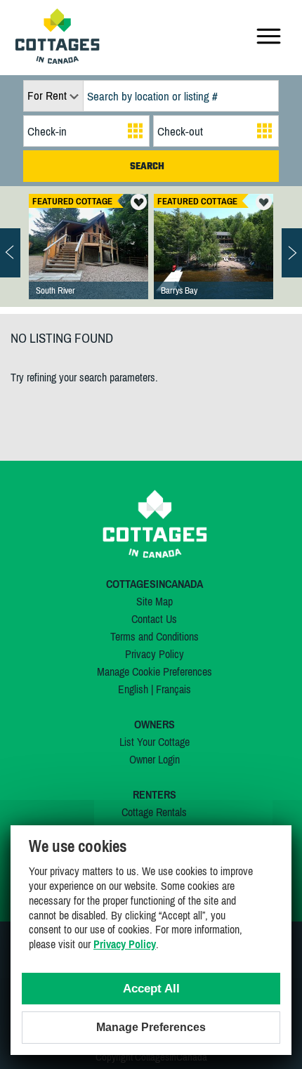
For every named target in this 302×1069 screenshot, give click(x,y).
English (133, 689)
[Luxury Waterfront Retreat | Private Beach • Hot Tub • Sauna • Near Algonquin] (213, 260)
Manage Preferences (151, 1027)
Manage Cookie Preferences (154, 671)
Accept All (151, 988)
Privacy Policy (154, 654)
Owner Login (154, 759)
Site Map (154, 601)
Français (173, 689)
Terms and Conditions (154, 636)
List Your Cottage (154, 741)
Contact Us (154, 618)
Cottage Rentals (154, 812)
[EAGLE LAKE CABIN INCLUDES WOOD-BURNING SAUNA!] (88, 260)
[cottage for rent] (57, 59)
